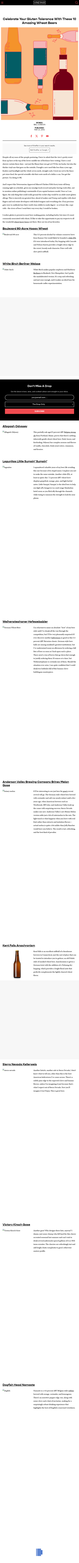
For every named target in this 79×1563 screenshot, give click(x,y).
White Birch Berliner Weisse (21, 263)
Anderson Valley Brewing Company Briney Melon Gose (36, 783)
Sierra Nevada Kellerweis (20, 1064)
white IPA (72, 238)
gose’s (65, 791)
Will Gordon (39, 124)
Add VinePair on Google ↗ (39, 150)
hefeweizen (55, 638)
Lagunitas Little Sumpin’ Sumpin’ (25, 461)
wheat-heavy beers (21, 222)
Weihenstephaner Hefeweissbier (25, 621)
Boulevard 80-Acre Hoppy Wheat (25, 228)
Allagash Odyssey (15, 426)
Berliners (37, 273)
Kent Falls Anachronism (19, 945)
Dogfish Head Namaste (19, 1385)
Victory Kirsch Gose (16, 1224)
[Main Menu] (2, 2)
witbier (71, 1391)
